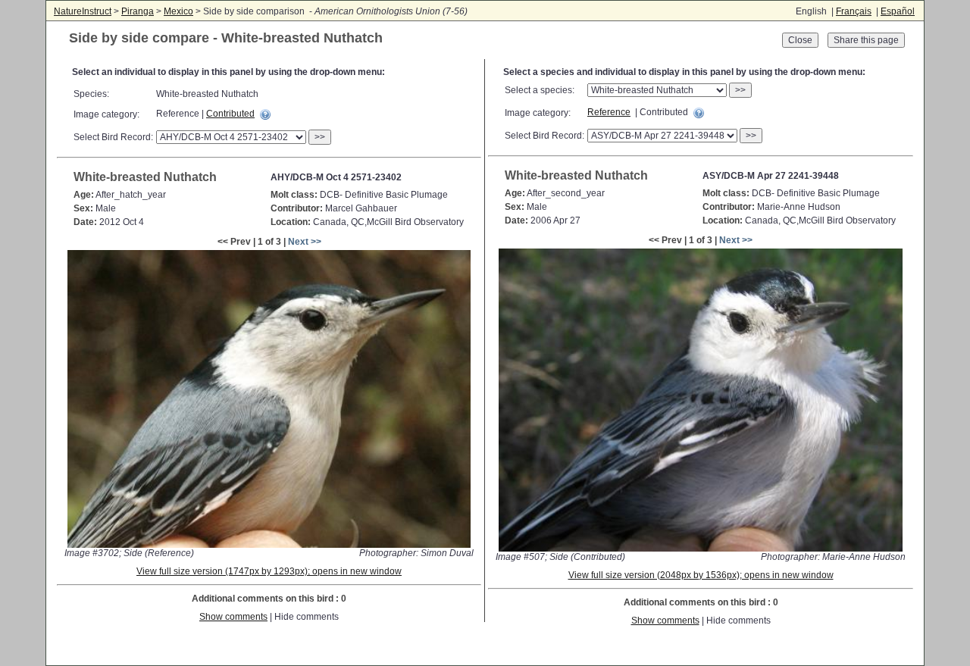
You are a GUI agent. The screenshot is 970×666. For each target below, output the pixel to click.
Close (800, 40)
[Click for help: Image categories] (265, 114)
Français (853, 11)
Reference (608, 112)
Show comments (233, 616)
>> (319, 137)
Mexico (178, 11)
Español (898, 11)
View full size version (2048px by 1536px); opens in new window (701, 575)
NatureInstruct (82, 11)
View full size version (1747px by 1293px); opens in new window (269, 571)
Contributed (230, 113)
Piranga (137, 11)
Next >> (304, 241)
